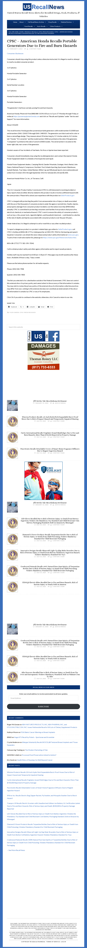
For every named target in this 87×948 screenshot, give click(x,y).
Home (15, 22)
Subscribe (43, 706)
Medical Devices (66, 22)
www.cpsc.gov (73, 235)
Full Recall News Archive (36, 22)
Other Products (55, 26)
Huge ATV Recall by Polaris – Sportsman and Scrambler (34, 737)
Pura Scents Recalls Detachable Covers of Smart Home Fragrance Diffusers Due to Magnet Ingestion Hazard (50, 450)
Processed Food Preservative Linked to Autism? (39, 755)
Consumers (11, 53)
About (21, 22)
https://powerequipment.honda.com (26, 116)
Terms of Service (53, 941)
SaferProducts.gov (67, 195)
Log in (63, 941)
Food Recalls (29, 26)
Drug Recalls (52, 22)
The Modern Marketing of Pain (36, 750)
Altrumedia (40, 941)
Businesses (19, 53)
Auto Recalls (41, 26)
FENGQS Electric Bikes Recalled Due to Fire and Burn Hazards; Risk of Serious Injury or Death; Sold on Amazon (50, 583)
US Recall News (43, 7)
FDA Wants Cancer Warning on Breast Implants (38, 732)
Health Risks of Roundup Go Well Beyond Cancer (35, 760)
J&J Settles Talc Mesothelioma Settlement (50, 401)
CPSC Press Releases (28, 312)
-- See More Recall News (16, 850)
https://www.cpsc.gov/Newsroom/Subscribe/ (59, 237)
